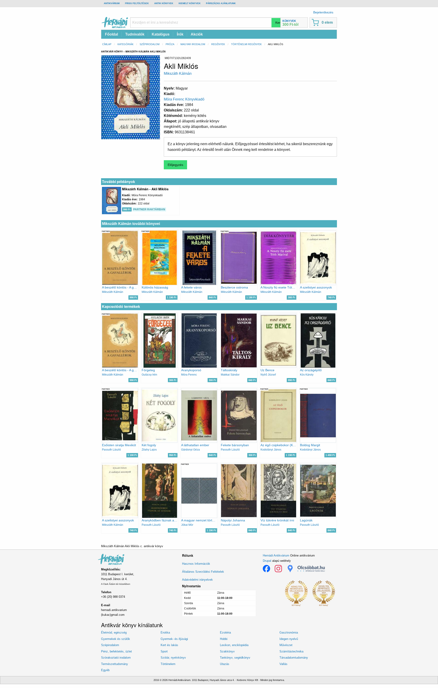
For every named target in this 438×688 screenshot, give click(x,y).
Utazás (224, 664)
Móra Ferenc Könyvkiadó (184, 99)
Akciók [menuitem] (197, 34)
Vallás (283, 664)
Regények (218, 44)
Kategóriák (125, 44)
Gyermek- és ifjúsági (174, 639)
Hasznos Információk (196, 563)
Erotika (165, 632)
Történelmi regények (246, 44)
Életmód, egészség (114, 632)
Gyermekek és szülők (115, 639)
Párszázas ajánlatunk (221, 3)
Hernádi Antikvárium (276, 555)
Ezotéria (225, 632)
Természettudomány (114, 664)
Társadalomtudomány (293, 657)
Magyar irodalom (192, 44)
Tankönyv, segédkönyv (235, 657)
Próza (170, 44)
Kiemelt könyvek (190, 3)
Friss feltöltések (137, 3)
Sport (164, 651)
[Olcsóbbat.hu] (311, 568)
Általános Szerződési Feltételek (203, 571)
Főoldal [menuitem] (111, 34)
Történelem (168, 664)
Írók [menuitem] (180, 34)
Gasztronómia (288, 632)
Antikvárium (112, 3)
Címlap (106, 44)
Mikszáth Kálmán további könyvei (131, 224)
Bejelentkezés (323, 12)
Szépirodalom (149, 44)
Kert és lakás (169, 645)
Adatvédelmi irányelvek (197, 579)
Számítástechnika (291, 651)
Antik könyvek (163, 3)
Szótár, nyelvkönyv (173, 657)
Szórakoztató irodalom (116, 657)
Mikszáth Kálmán (178, 73)
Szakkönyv (227, 651)
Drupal (267, 560)
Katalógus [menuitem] (160, 34)
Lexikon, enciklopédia (234, 645)
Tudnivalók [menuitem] (134, 34)
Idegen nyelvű (288, 639)
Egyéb (105, 670)
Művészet (285, 645)
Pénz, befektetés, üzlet (116, 651)
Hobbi (223, 639)
